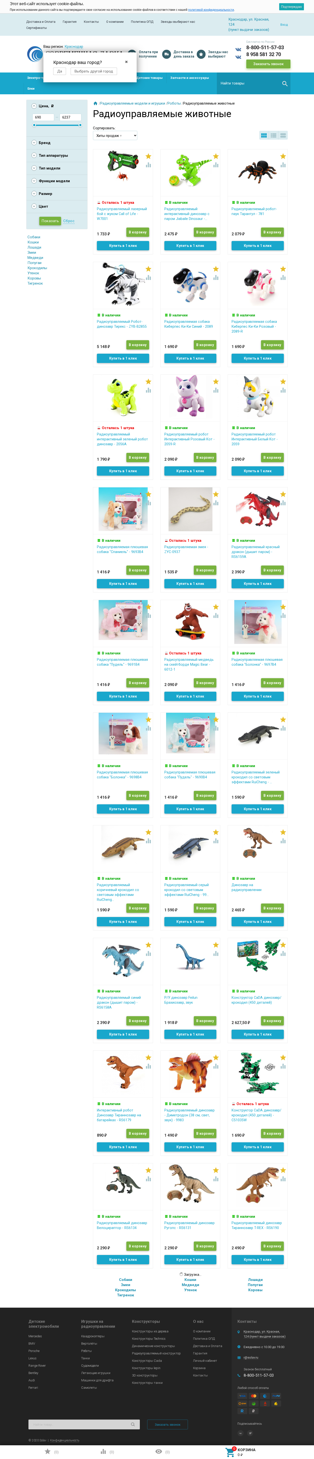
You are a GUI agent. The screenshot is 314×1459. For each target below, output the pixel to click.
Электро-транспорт (42, 78)
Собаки (33, 237)
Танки (85, 1358)
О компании (115, 22)
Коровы (34, 278)
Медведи (35, 257)
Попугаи (34, 263)
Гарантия (70, 22)
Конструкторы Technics (149, 1338)
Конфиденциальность (64, 1440)
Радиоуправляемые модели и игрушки (132, 103)
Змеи (31, 252)
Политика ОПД (142, 22)
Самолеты (89, 1387)
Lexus (32, 1358)
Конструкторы (146, 1321)
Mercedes (35, 1336)
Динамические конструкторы (153, 1346)
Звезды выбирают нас (178, 22)
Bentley (33, 1373)
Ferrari (33, 1387)
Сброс (69, 221)
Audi (31, 1380)
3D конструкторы (144, 1375)
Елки (31, 88)
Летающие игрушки (95, 1373)
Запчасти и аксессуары (189, 78)
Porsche (33, 1351)
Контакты (91, 22)
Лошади (34, 247)
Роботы (174, 103)
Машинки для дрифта (97, 1380)
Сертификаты (36, 28)
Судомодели (90, 1365)
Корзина (199, 1368)
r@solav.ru (251, 1357)
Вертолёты (89, 1343)
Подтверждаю (291, 7)
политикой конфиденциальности (211, 10)
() (51, 1451)
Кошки (33, 242)
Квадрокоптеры (93, 1336)
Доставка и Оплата (40, 22)
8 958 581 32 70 (263, 54)
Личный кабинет (205, 1361)
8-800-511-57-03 (265, 47)
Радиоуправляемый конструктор (156, 1353)
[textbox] (253, 83)
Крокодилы (37, 268)
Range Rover (37, 1365)
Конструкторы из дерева (150, 1331)
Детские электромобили (43, 1324)
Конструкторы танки (147, 1383)
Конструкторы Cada (147, 1361)
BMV (31, 1343)
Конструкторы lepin (146, 1368)
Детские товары (149, 78)
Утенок (33, 273)
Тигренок (35, 283)
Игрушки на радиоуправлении (98, 1324)
